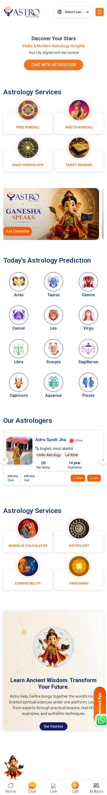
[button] (51, 235)
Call (95, 478)
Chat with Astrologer (32, 231)
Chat (79, 478)
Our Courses (53, 726)
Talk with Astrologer (77, 231)
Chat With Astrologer (53, 65)
